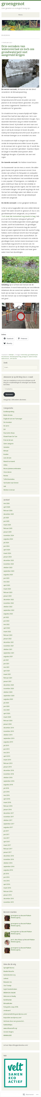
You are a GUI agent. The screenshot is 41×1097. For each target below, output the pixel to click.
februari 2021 (8, 678)
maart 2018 (7, 802)
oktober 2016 (8, 863)
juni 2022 (6, 621)
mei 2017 (6, 838)
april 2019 (7, 756)
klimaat (11, 354)
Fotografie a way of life (11, 1007)
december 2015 (9, 899)
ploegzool (25, 356)
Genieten (6, 447)
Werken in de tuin (9, 490)
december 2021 (9, 642)
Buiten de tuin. (8, 415)
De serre (6, 426)
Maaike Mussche (9, 971)
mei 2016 (6, 881)
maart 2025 (7, 525)
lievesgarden (15, 932)
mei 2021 (6, 667)
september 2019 (9, 738)
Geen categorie (8, 444)
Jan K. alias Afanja (16, 940)
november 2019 (9, 731)
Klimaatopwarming (15, 356)
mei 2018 (6, 795)
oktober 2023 (8, 567)
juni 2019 (6, 749)
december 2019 (9, 728)
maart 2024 (7, 553)
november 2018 (9, 774)
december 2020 (9, 685)
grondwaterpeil (33, 354)
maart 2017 (7, 845)
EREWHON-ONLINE (9, 993)
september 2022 (9, 610)
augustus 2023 (8, 575)
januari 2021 (8, 681)
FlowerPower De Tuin (10, 436)
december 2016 (9, 856)
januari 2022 (8, 639)
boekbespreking (9, 412)
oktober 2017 (8, 820)
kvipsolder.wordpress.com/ (12, 1018)
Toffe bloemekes (9, 479)
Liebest (6, 978)
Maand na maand (9, 461)
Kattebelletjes (8, 1025)
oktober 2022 (8, 607)
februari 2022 (8, 635)
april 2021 (7, 671)
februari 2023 (8, 592)
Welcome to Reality (10, 996)
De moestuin (8, 422)
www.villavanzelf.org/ (10, 1028)
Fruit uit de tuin (8, 440)
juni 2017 (6, 834)
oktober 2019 (8, 735)
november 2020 (9, 689)
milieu (5, 465)
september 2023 (9, 571)
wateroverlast (33, 356)
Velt (5, 486)
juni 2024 (6, 546)
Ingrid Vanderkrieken (10, 989)
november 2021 (9, 646)
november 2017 (9, 817)
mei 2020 (6, 710)
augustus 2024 (8, 539)
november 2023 (9, 564)
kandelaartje (8, 1000)
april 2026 (7, 507)
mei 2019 (6, 753)
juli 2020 (6, 703)
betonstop (24, 354)
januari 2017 (8, 852)
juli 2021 (6, 660)
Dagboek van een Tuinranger (13, 419)
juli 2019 (6, 745)
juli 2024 (6, 543)
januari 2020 (8, 724)
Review (6, 476)
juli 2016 (6, 874)
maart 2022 (7, 632)
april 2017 (7, 842)
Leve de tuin (7, 458)
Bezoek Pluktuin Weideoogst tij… (21, 917)
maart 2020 (7, 717)
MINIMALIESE (8, 1035)
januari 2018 (8, 810)
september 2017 (9, 824)
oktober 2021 (8, 649)
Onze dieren (8, 472)
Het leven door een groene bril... (14, 1021)
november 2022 (9, 603)
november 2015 (9, 902)
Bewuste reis (8, 982)
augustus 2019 (8, 742)
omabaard (7, 1010)
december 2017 (9, 813)
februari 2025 (8, 528)
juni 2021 (6, 664)
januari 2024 (8, 557)
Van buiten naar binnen (11, 483)
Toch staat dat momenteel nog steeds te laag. (18, 216)
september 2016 (9, 866)
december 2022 (9, 600)
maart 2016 (7, 888)
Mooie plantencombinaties (12, 469)
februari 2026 (8, 511)
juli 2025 (6, 518)
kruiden (6, 454)
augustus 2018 (8, 785)
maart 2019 (7, 760)
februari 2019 (8, 763)
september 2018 (9, 781)
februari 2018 (8, 806)
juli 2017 (6, 831)
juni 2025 (6, 521)
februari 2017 (8, 849)
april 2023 (7, 585)
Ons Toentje (7, 986)
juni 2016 (6, 877)
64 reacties (13, 358)
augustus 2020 (8, 699)
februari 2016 (8, 891)
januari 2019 (8, 767)
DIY (5, 429)
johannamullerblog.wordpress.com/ (15, 1014)
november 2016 (9, 859)
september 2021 (9, 653)
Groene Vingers (9, 1032)
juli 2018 (6, 788)
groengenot (12, 3)
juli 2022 (6, 617)
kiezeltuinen (5, 356)
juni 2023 (6, 578)
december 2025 (9, 514)
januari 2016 (8, 895)
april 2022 (7, 628)
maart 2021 (7, 674)
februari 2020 (8, 721)
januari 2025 (8, 532)
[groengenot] (20, 30)
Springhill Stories (9, 968)
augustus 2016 (8, 870)
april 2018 (7, 799)
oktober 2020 (8, 692)
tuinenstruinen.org (9, 975)
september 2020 (9, 696)
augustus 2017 (8, 827)
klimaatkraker (8, 1003)
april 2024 (7, 550)
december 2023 (9, 560)
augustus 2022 (8, 614)
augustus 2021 (8, 656)
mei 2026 (6, 503)
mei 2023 (6, 582)
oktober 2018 (8, 777)
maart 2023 (7, 589)
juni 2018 (6, 792)
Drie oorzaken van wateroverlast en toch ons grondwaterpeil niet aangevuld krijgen (17, 51)
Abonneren (9, 394)
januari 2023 (8, 596)
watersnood (5, 358)
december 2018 (9, 770)
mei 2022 (6, 624)
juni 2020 (6, 706)
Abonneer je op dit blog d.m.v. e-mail (18, 377)
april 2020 (7, 713)
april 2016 (7, 884)
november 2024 (9, 535)
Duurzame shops (9, 433)
